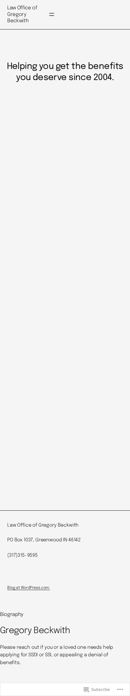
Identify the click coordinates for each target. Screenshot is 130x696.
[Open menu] (51, 14)
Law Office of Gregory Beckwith (22, 14)
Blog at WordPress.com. (28, 588)
